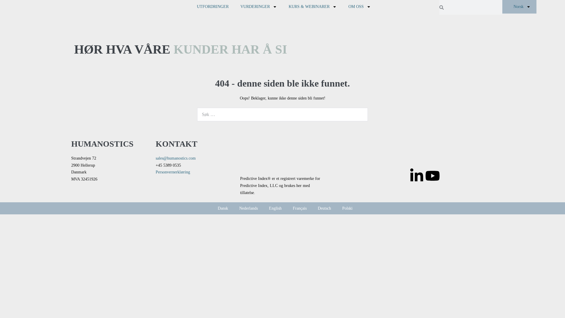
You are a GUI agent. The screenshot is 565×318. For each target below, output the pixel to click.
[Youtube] (432, 175)
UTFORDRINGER (213, 6)
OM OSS (356, 6)
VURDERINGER (255, 6)
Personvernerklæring (173, 172)
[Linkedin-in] (416, 175)
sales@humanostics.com (176, 158)
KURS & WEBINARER (309, 6)
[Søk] (360, 114)
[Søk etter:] (282, 114)
